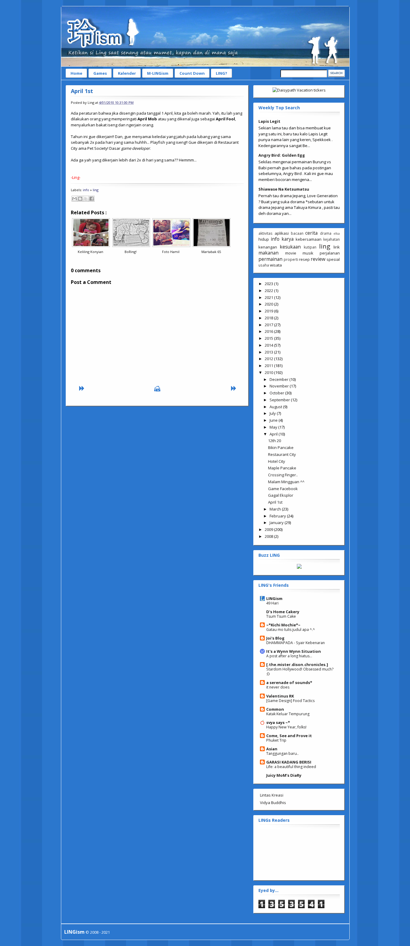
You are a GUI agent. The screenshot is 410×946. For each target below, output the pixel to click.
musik (308, 253)
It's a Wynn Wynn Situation (293, 651)
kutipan (310, 247)
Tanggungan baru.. (282, 753)
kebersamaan (308, 239)
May (274, 427)
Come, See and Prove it (289, 735)
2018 (269, 318)
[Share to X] (86, 199)
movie (290, 253)
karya (288, 239)
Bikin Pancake (281, 447)
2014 (269, 345)
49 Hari (272, 603)
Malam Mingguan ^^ (286, 481)
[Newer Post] (81, 390)
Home (76, 73)
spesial (333, 259)
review (318, 259)
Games (100, 73)
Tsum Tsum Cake (281, 616)
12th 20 (274, 440)
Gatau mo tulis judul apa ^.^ (290, 629)
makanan (268, 252)
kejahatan (331, 239)
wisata (276, 265)
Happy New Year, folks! (286, 727)
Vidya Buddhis (273, 802)
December (279, 379)
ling (95, 190)
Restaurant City (282, 454)
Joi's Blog (275, 638)
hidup (263, 239)
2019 (269, 311)
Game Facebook (283, 488)
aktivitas (265, 233)
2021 (269, 297)
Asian (271, 749)
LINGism (274, 598)
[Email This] (74, 199)
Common (275, 709)
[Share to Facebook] (92, 199)
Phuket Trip (276, 740)
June (274, 420)
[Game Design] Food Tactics (290, 700)
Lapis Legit (269, 121)
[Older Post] (233, 390)
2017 (269, 324)
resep (304, 259)
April (274, 434)
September (280, 399)
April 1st (82, 91)
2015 (269, 338)
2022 (269, 290)
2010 (269, 372)
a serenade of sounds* (289, 682)
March (276, 509)
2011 (269, 365)
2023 (269, 283)
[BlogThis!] (80, 199)
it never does (277, 687)
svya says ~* (278, 722)
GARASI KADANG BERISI (288, 762)
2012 (269, 358)
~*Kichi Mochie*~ (283, 625)
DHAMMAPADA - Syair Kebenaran (295, 642)
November (280, 386)
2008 (269, 536)
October (277, 393)
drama (325, 233)
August (276, 406)
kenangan (267, 247)
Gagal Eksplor (280, 495)
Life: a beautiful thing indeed (291, 766)
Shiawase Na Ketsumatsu (283, 189)
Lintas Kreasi (271, 795)
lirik (336, 247)
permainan (270, 259)
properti (291, 259)
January (277, 522)
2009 (269, 529)
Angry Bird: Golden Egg (281, 155)
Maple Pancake (282, 468)
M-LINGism (157, 73)
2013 (269, 352)
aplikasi (282, 233)
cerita (311, 233)
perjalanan (330, 253)
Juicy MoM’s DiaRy (283, 775)
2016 (269, 331)
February (278, 516)
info (86, 190)
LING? (221, 73)
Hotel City (276, 461)
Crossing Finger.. (283, 475)
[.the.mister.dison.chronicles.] (297, 664)
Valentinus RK (280, 696)
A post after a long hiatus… (289, 655)
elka (336, 233)
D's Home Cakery (282, 611)
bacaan (297, 233)
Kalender (127, 73)
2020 (269, 304)
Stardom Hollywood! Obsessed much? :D (299, 671)
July (273, 413)
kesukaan (290, 246)
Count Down (192, 73)
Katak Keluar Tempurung (287, 713)
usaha (263, 265)
